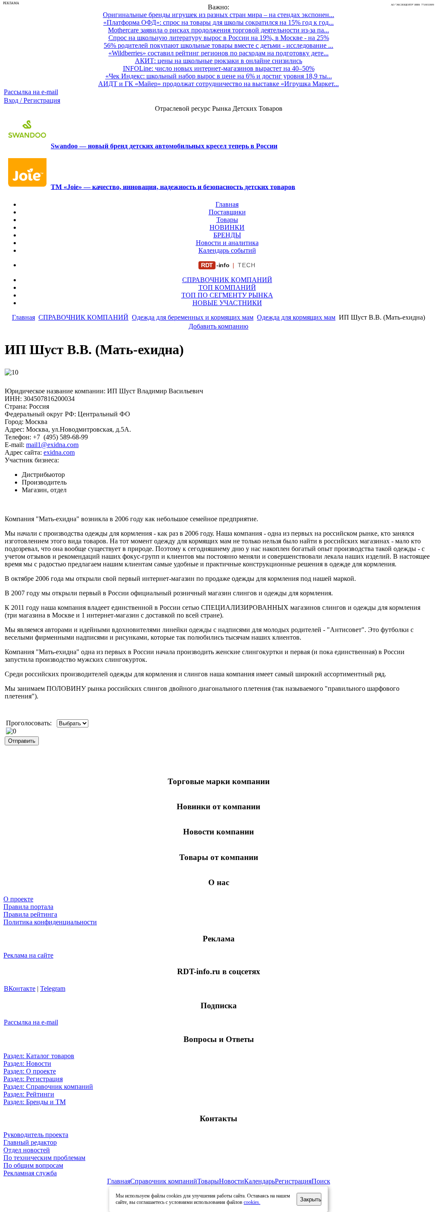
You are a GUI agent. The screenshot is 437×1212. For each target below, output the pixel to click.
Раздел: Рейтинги (28, 1094)
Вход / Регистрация (32, 100)
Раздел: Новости (27, 1063)
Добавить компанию (218, 326)
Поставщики (227, 212)
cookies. (252, 1202)
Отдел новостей (26, 1150)
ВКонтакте (19, 988)
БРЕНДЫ (227, 235)
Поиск (321, 1181)
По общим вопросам (33, 1165)
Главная (227, 204)
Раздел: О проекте (29, 1071)
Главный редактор (30, 1142)
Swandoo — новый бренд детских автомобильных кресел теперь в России (164, 146)
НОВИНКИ (227, 227)
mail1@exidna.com (52, 444)
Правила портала (28, 906)
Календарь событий (227, 250)
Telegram (52, 988)
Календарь (259, 1181)
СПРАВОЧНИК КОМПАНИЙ (227, 279)
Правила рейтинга (30, 914)
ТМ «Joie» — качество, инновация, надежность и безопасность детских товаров (173, 186)
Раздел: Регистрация (33, 1078)
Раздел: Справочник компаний (48, 1086)
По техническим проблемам (44, 1157)
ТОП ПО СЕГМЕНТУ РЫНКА (227, 295)
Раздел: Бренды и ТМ (34, 1101)
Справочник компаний (163, 1181)
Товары (227, 219)
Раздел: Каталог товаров (38, 1055)
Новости (231, 1181)
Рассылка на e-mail (31, 91)
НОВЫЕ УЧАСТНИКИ (227, 302)
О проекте (18, 899)
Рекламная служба (30, 1173)
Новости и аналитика (227, 242)
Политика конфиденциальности (50, 922)
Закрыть (310, 1199)
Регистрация (293, 1181)
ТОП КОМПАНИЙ (227, 287)
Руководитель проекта (35, 1134)
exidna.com (59, 452)
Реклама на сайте (28, 955)
